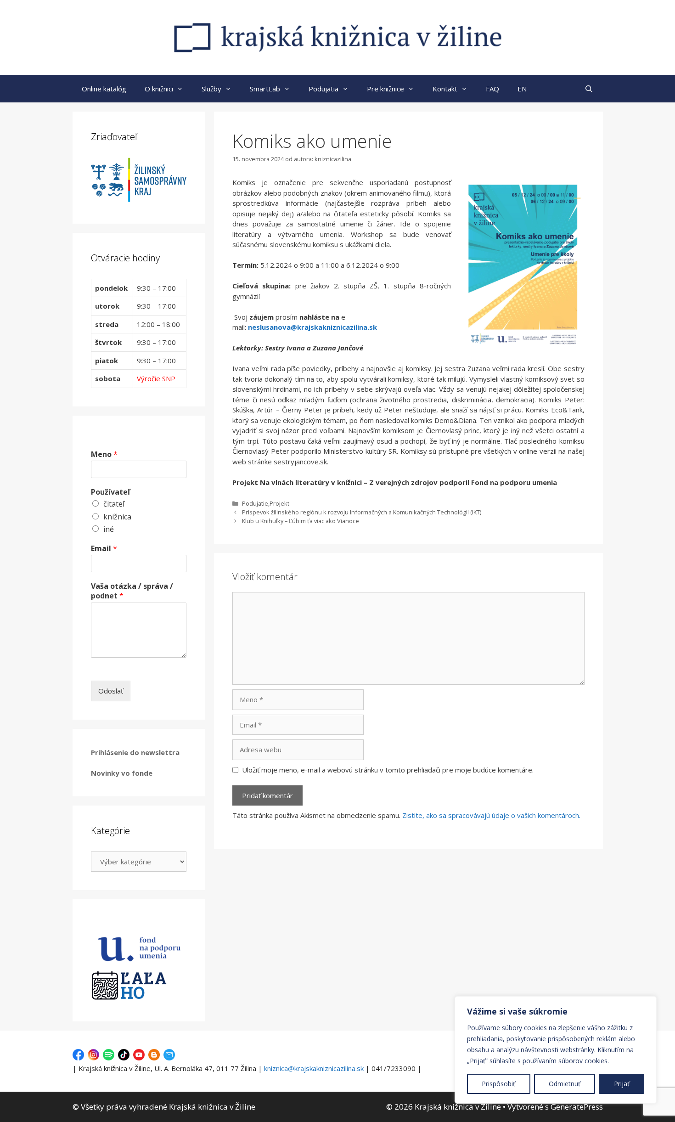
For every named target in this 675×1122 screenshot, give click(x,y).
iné (108, 529)
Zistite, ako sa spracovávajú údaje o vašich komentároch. (491, 815)
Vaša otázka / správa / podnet (132, 591)
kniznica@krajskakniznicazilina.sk (314, 1068)
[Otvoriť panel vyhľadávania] (588, 88)
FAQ (492, 88)
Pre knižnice (385, 88)
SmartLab (265, 88)
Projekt (279, 503)
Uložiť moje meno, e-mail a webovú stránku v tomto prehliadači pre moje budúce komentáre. (388, 769)
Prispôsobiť (498, 1083)
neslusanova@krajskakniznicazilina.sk (312, 327)
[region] (556, 1050)
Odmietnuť (564, 1083)
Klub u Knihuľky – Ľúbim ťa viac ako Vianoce (300, 521)
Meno (104, 454)
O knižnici (159, 88)
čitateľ (113, 504)
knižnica (117, 517)
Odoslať (110, 690)
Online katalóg (104, 88)
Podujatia (323, 88)
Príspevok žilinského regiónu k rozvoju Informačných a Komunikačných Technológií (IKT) (361, 512)
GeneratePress (577, 1106)
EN (522, 88)
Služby (211, 88)
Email (104, 548)
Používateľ (110, 492)
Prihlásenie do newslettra (135, 752)
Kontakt (445, 88)
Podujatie (255, 503)
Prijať (622, 1083)
